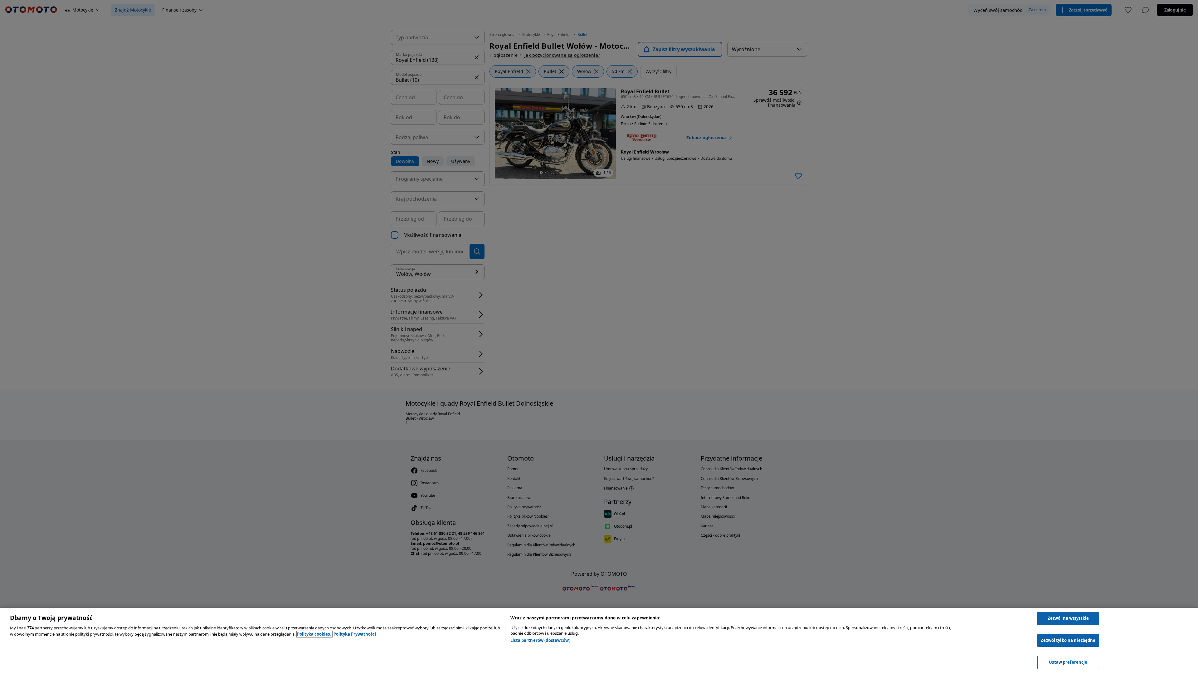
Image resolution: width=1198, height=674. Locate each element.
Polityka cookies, (314, 634)
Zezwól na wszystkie (1068, 618)
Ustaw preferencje (1068, 662)
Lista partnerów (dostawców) (540, 640)
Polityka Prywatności (355, 634)
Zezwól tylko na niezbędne (1068, 640)
